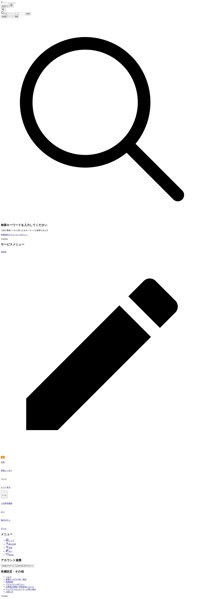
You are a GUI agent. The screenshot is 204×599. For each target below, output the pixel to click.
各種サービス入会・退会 (16, 579)
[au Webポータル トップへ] (8, 2)
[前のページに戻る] (3, 9)
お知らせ (9, 592)
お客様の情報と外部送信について (20, 587)
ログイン (5, 6)
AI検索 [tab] (4, 16)
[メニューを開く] (11, 5)
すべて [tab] (10, 16)
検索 (28, 14)
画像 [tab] (16, 16)
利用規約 (4, 235)
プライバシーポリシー (18, 235)
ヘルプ (8, 577)
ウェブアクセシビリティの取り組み (21, 589)
